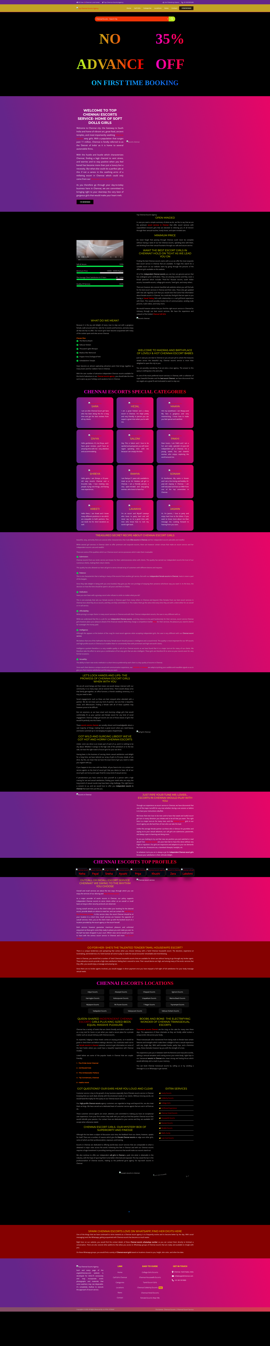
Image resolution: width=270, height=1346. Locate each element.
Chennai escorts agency (106, 376)
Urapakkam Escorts (149, 998)
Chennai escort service (101, 179)
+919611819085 (186, 8)
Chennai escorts (151, 842)
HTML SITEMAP (109, 1309)
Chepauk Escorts (149, 992)
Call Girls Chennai (120, 1277)
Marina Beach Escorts (177, 998)
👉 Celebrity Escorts (166, 1098)
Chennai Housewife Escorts (150, 1277)
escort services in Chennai (158, 225)
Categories (147, 8)
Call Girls (137, 8)
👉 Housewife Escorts (167, 1118)
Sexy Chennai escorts (111, 894)
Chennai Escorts (170, 1309)
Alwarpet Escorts (121, 992)
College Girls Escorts (150, 1272)
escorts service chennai (89, 725)
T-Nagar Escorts (149, 1004)
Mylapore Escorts (92, 1004)
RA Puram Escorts (120, 1004)
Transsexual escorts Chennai (147, 1029)
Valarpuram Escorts (135, 1011)
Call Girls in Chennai (140, 667)
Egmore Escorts (177, 992)
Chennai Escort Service (185, 1309)
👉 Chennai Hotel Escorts (168, 1113)
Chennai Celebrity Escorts (149, 1287)
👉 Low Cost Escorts (166, 1138)
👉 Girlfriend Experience (168, 1108)
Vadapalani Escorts (100, 1011)
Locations (157, 8)
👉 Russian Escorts (166, 1123)
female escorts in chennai (88, 1045)
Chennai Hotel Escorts (150, 1293)
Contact (174, 8)
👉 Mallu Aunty (164, 1133)
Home (129, 8)
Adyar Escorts (93, 992)
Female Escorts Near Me (150, 1298)
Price (155, 622)
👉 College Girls (165, 1103)
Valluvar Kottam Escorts (170, 1011)
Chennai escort (179, 821)
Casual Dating (149, 298)
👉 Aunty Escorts (165, 1093)
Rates (166, 8)
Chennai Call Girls (159, 314)
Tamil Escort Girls (150, 1282)
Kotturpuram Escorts (120, 998)
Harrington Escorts (92, 998)
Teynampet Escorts (177, 1004)
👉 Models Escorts (165, 1128)
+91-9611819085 (85, 202)
